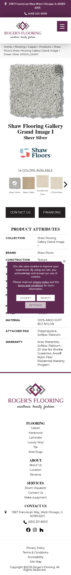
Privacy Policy (35, 548)
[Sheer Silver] (15, 183)
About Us (35, 465)
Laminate (35, 437)
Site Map (35, 561)
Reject (46, 297)
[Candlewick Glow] (43, 181)
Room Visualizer (35, 488)
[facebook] (28, 530)
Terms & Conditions (35, 552)
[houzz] (41, 530)
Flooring (20, 46)
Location (35, 470)
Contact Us (20, 212)
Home (8, 46)
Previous (6, 182)
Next (65, 182)
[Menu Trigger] (62, 26)
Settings (35, 305)
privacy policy (41, 281)
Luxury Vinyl (36, 442)
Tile (35, 447)
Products (45, 46)
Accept (25, 297)
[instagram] (35, 530)
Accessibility (36, 557)
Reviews (35, 474)
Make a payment (35, 497)
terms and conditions (30, 285)
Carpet (32, 46)
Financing (52, 212)
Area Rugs (35, 452)
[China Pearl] (57, 183)
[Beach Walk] (29, 183)
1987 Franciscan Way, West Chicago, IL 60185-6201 (37, 5)
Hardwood (35, 432)
